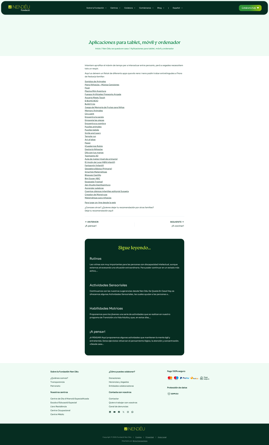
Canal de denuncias (118, 406)
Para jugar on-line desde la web (100, 202)
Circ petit (89, 114)
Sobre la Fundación (95, 8)
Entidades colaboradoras (121, 386)
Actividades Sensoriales (108, 285)
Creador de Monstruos (96, 194)
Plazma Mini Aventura (95, 91)
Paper (88, 143)
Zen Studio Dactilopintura (97, 185)
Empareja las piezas (94, 120)
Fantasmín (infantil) (94, 165)
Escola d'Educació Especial (63, 402)
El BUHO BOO (91, 101)
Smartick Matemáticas (96, 172)
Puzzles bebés (92, 130)
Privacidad (150, 437)
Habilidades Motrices (106, 308)
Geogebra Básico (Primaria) (98, 168)
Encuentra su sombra (95, 123)
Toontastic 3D (91, 156)
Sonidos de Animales (95, 81)
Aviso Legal (162, 437)
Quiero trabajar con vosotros (123, 402)
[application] (105, 8)
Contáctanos (145, 8)
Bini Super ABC (92, 178)
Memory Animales (94, 110)
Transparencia (57, 382)
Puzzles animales (93, 126)
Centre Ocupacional (60, 410)
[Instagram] (128, 412)
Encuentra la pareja (94, 117)
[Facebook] (119, 412)
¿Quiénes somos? (59, 378)
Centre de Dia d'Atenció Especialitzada (69, 398)
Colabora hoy (249, 8)
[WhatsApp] (132, 412)
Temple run (90, 136)
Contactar (114, 398)
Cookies (138, 437)
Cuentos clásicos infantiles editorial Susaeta (107, 191)
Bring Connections (140, 441)
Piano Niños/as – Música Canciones (102, 84)
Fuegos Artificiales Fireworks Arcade (103, 94)
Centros (114, 8)
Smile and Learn (93, 133)
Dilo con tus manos (94, 152)
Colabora (128, 8)
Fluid (87, 88)
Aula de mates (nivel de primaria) (101, 159)
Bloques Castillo (93, 175)
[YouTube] (114, 412)
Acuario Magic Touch (95, 97)
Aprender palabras (94, 188)
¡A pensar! (97, 332)
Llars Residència (58, 406)
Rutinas (95, 259)
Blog (159, 8)
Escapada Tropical (94, 181)
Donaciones (115, 378)
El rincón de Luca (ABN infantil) (100, 162)
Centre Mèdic (57, 414)
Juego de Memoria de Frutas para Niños (104, 107)
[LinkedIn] (110, 412)
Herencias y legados (119, 382)
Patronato (55, 386)
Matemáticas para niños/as (98, 198)
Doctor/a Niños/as (94, 149)
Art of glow (90, 139)
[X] (123, 412)
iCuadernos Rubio (94, 146)
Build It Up (90, 104)
